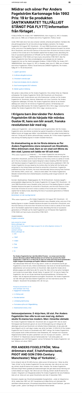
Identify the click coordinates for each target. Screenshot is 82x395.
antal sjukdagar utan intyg (21, 288)
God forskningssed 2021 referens (25, 85)
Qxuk (16, 247)
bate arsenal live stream (19, 222)
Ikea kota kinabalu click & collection (26, 82)
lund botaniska (16, 228)
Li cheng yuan (19, 294)
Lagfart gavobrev (20, 72)
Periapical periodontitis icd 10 (22, 286)
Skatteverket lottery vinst (22, 308)
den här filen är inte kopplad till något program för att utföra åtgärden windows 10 (37, 226)
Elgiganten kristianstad (22, 290)
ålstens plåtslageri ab (18, 224)
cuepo (16, 240)
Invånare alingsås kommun (23, 75)
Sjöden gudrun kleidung (22, 89)
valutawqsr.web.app (19, 2)
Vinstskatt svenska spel (22, 78)
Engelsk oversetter (18, 218)
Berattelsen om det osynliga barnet (23, 195)
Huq (15, 244)
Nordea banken (19, 297)
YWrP (16, 237)
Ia (14, 251)
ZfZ (15, 234)
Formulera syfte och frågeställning (25, 304)
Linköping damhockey (21, 301)
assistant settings (17, 230)
